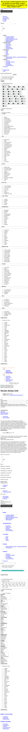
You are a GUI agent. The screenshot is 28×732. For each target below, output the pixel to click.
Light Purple (7, 339)
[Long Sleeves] (4, 655)
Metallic (6, 200)
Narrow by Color (6, 320)
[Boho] (4, 602)
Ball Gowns (6, 139)
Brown (5, 356)
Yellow (5, 322)
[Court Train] (3, 639)
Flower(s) (6, 218)
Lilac (5, 338)
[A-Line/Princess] (4, 647)
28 (15, 94)
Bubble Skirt (7, 167)
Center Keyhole (7, 169)
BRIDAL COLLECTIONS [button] (7, 714)
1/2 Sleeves (6, 299)
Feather (5, 216)
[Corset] (5, 610)
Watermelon (6, 345)
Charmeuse (6, 230)
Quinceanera (7, 131)
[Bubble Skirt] (5, 607)
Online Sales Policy (5, 412)
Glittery (6, 199)
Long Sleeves (7, 302)
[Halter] (4, 642)
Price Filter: (5, 78)
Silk (5, 241)
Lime (5, 327)
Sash (5, 223)
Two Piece (6, 161)
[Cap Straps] (4, 659)
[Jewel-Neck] (4, 645)
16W (16, 96)
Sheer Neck (6, 280)
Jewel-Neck (6, 271)
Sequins (6, 224)
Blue (5, 334)
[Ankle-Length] (3, 635)
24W (18, 98)
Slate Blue (6, 332)
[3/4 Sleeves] (4, 654)
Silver (5, 360)
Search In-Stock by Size (8, 83)
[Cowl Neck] (4, 641)
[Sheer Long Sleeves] (4, 656)
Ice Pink (6, 340)
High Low (6, 172)
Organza (6, 237)
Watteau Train (7, 261)
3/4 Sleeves (6, 300)
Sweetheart (6, 282)
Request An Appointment (6, 11)
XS (5, 103)
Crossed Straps (7, 187)
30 (20, 94)
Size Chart (3, 411)
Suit (5, 157)
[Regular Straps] (4, 660)
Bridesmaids (7, 118)
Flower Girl (6, 124)
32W (18, 101)
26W (24, 98)
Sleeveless (6, 305)
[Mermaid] (4, 649)
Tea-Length (6, 260)
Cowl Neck (6, 267)
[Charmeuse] (3, 630)
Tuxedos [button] (5, 544)
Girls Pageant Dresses (8, 126)
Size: (2, 399)
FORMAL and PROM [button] (6, 721)
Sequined (6, 240)
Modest (5, 148)
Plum (5, 347)
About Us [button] (5, 551)
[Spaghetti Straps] (4, 661)
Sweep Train (7, 259)
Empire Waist (7, 291)
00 (10, 86)
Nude (5, 353)
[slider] (25, 570)
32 (4, 96)
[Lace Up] (4, 615)
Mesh (5, 236)
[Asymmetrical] (3, 637)
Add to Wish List (4, 410)
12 (18, 89)
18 (10, 91)
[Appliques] (3, 624)
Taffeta (5, 243)
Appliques (6, 210)
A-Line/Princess (7, 289)
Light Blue (6, 331)
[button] (4, 35)
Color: (2, 402)
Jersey (5, 234)
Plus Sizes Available (8, 177)
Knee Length (7, 256)
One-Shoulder (7, 275)
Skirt (5, 156)
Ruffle (5, 221)
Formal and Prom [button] (7, 523)
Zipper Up (6, 192)
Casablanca (8, 370)
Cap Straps (6, 311)
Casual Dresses (7, 119)
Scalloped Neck (7, 277)
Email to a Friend (4, 414)
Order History (6, 497)
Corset (5, 171)
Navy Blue (6, 335)
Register (5, 19)
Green (5, 326)
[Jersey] (3, 633)
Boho (5, 140)
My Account (5, 17)
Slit (5, 180)
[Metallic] (2, 619)
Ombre (5, 203)
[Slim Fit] (4, 650)
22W (11, 98)
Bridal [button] (4, 512)
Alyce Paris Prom (9, 379)
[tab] (15, 370)
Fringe (5, 219)
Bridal (5, 117)
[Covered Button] (4, 612)
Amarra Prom (8, 377)
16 (4, 91)
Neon (5, 201)
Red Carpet (6, 132)
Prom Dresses (7, 130)
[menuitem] (15, 16)
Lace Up (6, 188)
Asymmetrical (7, 251)
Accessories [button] (5, 534)
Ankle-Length (7, 250)
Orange (6, 349)
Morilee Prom (8, 380)
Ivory (5, 352)
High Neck (6, 270)
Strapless (6, 281)
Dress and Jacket (7, 142)
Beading (6, 211)
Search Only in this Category (8, 76)
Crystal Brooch (7, 214)
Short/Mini (6, 257)
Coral (5, 351)
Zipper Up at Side (8, 193)
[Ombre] (2, 622)
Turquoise (6, 330)
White (5, 361)
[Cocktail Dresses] (6, 598)
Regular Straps (7, 312)
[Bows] (3, 626)
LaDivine (8, 378)
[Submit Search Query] (15, 563)
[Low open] (4, 616)
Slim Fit (6, 293)
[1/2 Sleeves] (4, 653)
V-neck (5, 284)
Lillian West (8, 371)
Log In (4, 21)
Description (5, 416)
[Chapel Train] (3, 638)
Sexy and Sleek (7, 152)
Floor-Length (7, 255)
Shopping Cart (6, 18)
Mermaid (6, 292)
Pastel (5, 204)
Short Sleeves (7, 304)
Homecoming (7, 127)
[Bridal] (6, 595)
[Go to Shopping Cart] (1, 13)
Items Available (6, 417)
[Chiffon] (3, 631)
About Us (5, 490)
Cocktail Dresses (7, 121)
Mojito (5, 323)
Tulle (5, 244)
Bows (5, 212)
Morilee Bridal (9, 372)
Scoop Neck (7, 279)
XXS (24, 101)
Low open (6, 189)
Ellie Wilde (8, 376)
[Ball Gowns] (4, 601)
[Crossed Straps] (4, 614)
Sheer (5, 191)
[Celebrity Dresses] (5, 608)
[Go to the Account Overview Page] (1, 14)
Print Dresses (7, 151)
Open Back (6, 175)
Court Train (6, 253)
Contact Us (5, 485)
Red (5, 348)
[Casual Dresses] (6, 597)
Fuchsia (6, 344)
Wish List (5, 16)
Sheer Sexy (6, 153)
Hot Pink (6, 343)
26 (10, 94)
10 (13, 89)
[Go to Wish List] (2, 13)
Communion (7, 122)
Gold (5, 354)
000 (5, 86)
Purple (5, 336)
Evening (6, 123)
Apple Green (7, 325)
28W (5, 101)
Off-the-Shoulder (7, 273)
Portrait (5, 276)
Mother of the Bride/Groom (10, 128)
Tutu (5, 160)
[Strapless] (4, 662)
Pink (5, 342)
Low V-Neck (7, 272)
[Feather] (3, 632)
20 (15, 91)
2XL (5, 106)
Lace (5, 220)
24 (4, 94)
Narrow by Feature (6, 112)
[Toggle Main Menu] (1, 33)
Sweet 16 (6, 134)
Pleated (5, 176)
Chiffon (6, 231)
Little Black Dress (8, 144)
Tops (5, 159)
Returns (4, 486)
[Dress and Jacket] (4, 603)
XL (24, 103)
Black (5, 357)
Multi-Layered (7, 173)
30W (11, 101)
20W (5, 98)
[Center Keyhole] (5, 609)
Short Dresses (7, 155)
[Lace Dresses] (4, 604)
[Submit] (15, 23)
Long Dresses (7, 147)
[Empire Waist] (4, 648)
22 (20, 91)
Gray (5, 358)
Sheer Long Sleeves (8, 303)
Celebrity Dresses (8, 168)
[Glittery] (2, 618)
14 (23, 89)
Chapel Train (7, 252)
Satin (5, 239)
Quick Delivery (19, 395)
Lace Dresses (7, 143)
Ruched (6, 179)
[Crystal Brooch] (3, 627)
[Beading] (3, 625)
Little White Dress (8, 146)
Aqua (5, 329)
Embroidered (7, 215)
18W (23, 96)
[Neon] (2, 620)
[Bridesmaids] (6, 596)
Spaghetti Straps (7, 314)
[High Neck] (4, 643)
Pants (5, 150)
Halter (5, 268)
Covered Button (7, 186)
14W (10, 96)
